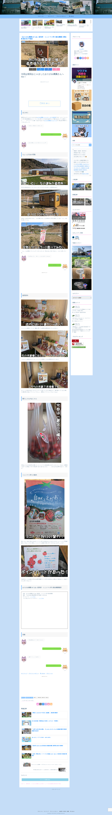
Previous (20, 25)
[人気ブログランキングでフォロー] (79, 346)
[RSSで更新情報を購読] (51, 704)
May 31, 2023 (85, 173)
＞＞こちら (32, 596)
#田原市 (81, 169)
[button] (56, 69)
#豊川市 (85, 169)
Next (91, 25)
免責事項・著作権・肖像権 (64, 811)
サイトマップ (24, 673)
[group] (78, 187)
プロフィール (49, 673)
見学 (47, 697)
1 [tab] (54, 32)
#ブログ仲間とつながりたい (82, 164)
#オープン (78, 168)
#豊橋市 (77, 169)
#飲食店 (83, 168)
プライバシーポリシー (33, 673)
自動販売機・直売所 (30, 697)
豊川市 (44, 697)
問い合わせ (42, 673)
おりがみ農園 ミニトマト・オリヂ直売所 (46, 117)
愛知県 (40, 697)
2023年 (23, 697)
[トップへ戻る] (110, 813)
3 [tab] (57, 32)
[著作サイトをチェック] (38, 704)
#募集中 (82, 166)
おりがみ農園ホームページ (50, 120)
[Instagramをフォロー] (46, 704)
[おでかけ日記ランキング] (78, 343)
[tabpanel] (26, 24)
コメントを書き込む (45, 779)
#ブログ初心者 (77, 166)
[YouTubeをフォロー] (48, 704)
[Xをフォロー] (40, 704)
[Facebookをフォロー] (43, 704)
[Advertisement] (44, 91)
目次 (43, 103)
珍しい (36, 697)
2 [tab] (56, 32)
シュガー (81, 49)
